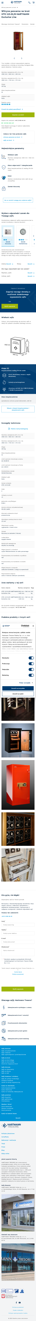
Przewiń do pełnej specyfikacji (11, 109)
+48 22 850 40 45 (20, 120)
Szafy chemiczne (6, 1090)
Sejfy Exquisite (6, 1097)
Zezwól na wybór (18, 694)
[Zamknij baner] (33, 626)
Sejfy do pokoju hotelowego (10, 1078)
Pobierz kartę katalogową (19, 429)
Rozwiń (8, 264)
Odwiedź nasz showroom (9, 1234)
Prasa (3, 1147)
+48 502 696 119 (9, 123)
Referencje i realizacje (8, 1140)
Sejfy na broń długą (7, 1060)
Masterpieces (5, 1101)
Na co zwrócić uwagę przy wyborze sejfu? (18, 200)
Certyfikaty (5, 1137)
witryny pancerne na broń (11, 137)
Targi (3, 1143)
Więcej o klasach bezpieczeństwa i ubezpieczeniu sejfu (18, 409)
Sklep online (5, 1153)
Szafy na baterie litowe (9, 1113)
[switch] (31, 663)
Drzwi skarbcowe (6, 1106)
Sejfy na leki (5, 1073)
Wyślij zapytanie (9, 306)
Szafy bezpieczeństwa (8, 1088)
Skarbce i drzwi (6, 1104)
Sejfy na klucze (6, 1071)
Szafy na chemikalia (7, 1085)
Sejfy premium (6, 1095)
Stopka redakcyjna (18, 1310)
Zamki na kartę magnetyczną (10, 1082)
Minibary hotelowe (7, 1080)
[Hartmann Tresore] (11, 1131)
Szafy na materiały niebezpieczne (12, 1091)
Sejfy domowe (6, 1048)
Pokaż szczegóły (24, 683)
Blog (2, 1150)
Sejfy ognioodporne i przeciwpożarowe (13, 1054)
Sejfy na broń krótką (7, 1062)
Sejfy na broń (5, 1058)
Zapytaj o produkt (18, 115)
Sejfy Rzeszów (6, 1185)
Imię (3, 921)
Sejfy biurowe (5, 1067)
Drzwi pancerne (6, 1110)
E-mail (3, 938)
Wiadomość (5, 947)
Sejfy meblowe (5, 1052)
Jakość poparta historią (9, 1159)
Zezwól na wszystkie (18, 688)
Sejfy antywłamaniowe (8, 1051)
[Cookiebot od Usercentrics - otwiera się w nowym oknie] (21, 626)
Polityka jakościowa (7, 1133)
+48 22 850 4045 (20, 607)
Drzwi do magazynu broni (9, 1064)
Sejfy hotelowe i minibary (9, 1076)
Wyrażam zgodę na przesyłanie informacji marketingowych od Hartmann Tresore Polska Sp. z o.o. (18, 961)
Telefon (4, 930)
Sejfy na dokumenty (7, 1069)
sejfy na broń (7, 140)
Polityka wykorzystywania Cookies (18, 1313)
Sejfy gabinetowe (6, 1099)
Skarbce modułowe (7, 1108)
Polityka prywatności (18, 974)
